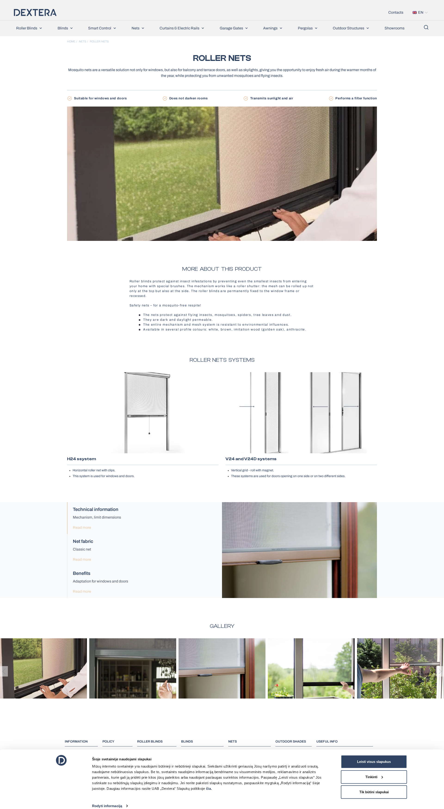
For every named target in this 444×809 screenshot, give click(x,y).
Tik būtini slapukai (374, 792)
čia (216, 76)
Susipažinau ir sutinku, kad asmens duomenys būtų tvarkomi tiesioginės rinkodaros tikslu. (201, 84)
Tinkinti (371, 777)
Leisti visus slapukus (374, 762)
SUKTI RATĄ (224, 96)
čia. (209, 788)
